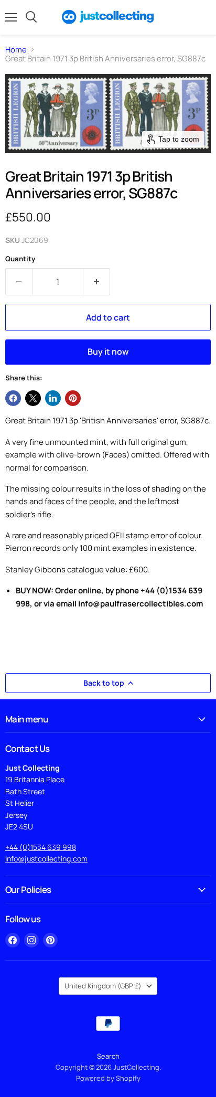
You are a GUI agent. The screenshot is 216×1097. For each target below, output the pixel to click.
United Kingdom (103, 986)
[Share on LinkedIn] (53, 398)
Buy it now (108, 351)
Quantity (20, 259)
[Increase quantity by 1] (96, 281)
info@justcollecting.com (46, 859)
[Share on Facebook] (13, 398)
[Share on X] (33, 398)
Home (16, 49)
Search (108, 1056)
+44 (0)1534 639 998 (40, 847)
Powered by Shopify (108, 1078)
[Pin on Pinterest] (73, 398)
